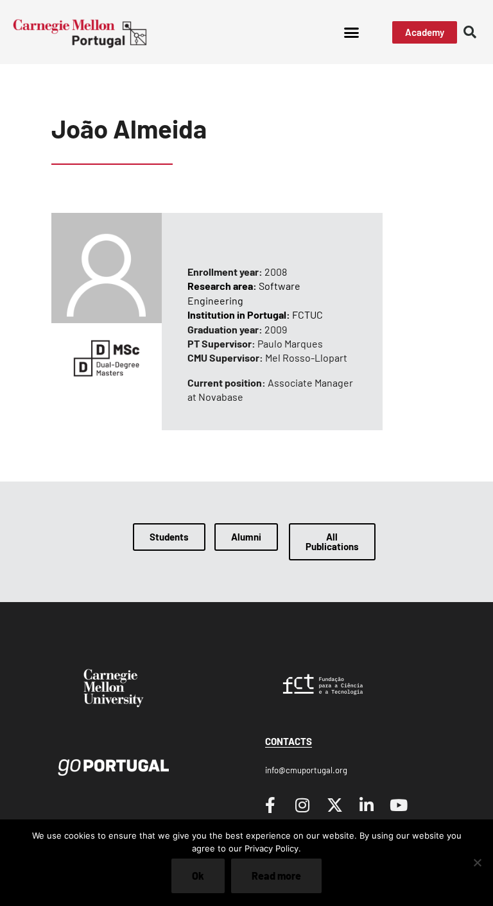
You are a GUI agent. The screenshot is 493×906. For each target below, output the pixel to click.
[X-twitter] (334, 805)
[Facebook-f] (270, 805)
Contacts (288, 741)
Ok (198, 875)
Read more (276, 875)
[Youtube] (399, 805)
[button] (351, 32)
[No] (477, 862)
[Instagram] (302, 805)
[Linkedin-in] (366, 805)
